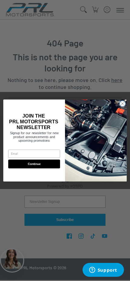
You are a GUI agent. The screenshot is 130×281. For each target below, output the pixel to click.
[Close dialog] (122, 103)
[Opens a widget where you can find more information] (103, 270)
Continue (34, 164)
